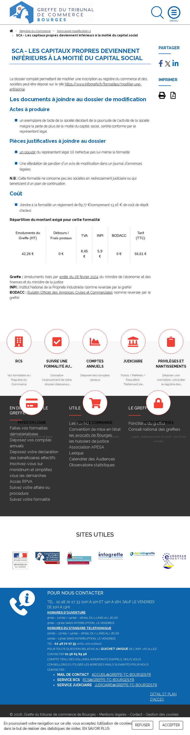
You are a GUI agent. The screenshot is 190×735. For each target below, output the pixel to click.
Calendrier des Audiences (92, 459)
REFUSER (142, 725)
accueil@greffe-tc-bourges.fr (121, 675)
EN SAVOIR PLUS (95, 729)
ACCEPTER (171, 725)
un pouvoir (28, 152)
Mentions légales (112, 714)
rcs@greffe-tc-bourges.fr (108, 680)
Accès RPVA (21, 481)
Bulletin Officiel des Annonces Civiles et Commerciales (70, 292)
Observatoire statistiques (92, 465)
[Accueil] (11, 31)
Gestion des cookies (162, 714)
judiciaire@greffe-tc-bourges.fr (126, 685)
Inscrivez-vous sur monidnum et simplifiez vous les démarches (31, 469)
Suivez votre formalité (30, 499)
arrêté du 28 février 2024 (78, 277)
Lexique (76, 453)
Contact (136, 714)
